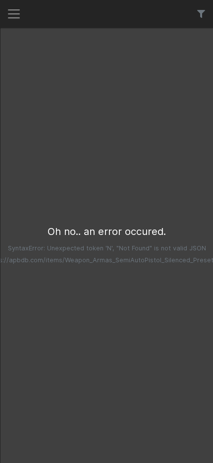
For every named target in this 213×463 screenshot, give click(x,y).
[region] (106, 245)
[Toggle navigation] (14, 14)
